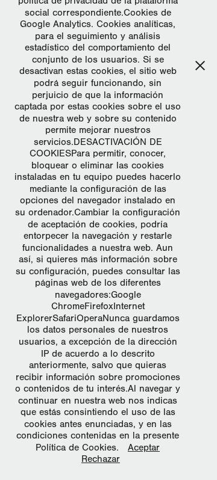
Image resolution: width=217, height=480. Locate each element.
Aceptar (144, 447)
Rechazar (100, 459)
